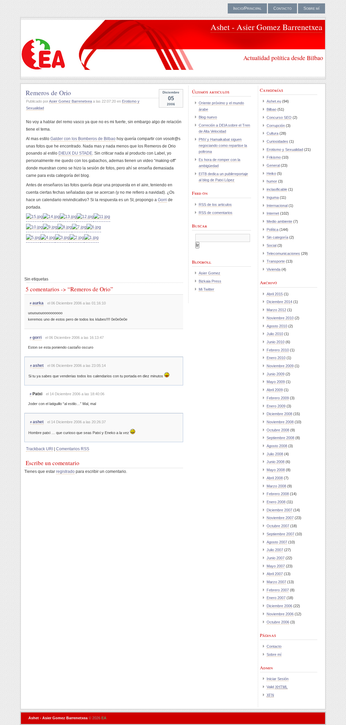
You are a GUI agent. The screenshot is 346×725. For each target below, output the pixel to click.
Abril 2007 (275, 574)
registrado (65, 471)
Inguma (273, 197)
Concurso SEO (279, 117)
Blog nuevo (208, 117)
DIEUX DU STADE (75, 153)
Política (272, 229)
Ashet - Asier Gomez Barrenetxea (266, 26)
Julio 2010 (275, 334)
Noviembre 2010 (280, 318)
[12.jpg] (85, 216)
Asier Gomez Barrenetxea (70, 101)
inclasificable (277, 189)
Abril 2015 (275, 294)
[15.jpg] (34, 216)
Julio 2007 (275, 550)
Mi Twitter (206, 289)
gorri (37, 337)
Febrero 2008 (278, 494)
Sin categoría (277, 237)
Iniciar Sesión (278, 679)
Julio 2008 (275, 454)
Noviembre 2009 (280, 366)
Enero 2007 (276, 598)
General (273, 165)
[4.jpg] (48, 237)
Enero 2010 (276, 358)
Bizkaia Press (210, 281)
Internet (273, 213)
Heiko (271, 173)
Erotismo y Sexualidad (285, 149)
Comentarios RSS (72, 449)
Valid (277, 687)
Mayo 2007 (276, 566)
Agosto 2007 (277, 542)
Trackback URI (39, 449)
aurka (38, 303)
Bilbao (271, 109)
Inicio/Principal (247, 8)
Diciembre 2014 (279, 302)
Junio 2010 (276, 342)
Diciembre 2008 (279, 414)
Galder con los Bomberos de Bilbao (83, 138)
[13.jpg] (68, 216)
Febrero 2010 (278, 350)
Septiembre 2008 (280, 438)
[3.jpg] (62, 237)
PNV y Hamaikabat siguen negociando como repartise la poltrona (223, 145)
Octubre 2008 (278, 430)
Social (271, 245)
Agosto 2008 (277, 446)
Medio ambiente (279, 221)
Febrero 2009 (278, 398)
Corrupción (276, 126)
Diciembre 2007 (279, 510)
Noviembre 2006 (280, 614)
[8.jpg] (64, 227)
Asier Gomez (209, 273)
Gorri (162, 199)
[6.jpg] (93, 227)
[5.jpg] (33, 237)
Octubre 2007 (278, 526)
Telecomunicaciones (283, 253)
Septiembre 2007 (280, 534)
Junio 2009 (276, 374)
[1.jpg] (91, 237)
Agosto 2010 (277, 326)
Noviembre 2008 (280, 422)
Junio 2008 (276, 462)
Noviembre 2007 (280, 518)
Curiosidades (277, 141)
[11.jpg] (102, 216)
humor (272, 181)
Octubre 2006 (278, 622)
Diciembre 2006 (279, 606)
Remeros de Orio (48, 92)
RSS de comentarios (215, 213)
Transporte (276, 261)
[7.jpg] (79, 227)
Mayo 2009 (276, 382)
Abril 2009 (275, 390)
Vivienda (273, 269)
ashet (38, 365)
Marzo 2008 (276, 486)
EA (103, 718)
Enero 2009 (276, 406)
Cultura (272, 133)
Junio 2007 (276, 558)
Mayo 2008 (276, 470)
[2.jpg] (77, 237)
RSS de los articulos (215, 205)
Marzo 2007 (276, 582)
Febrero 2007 (278, 590)
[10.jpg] (34, 227)
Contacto (282, 8)
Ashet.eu (274, 101)
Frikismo (274, 157)
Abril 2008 (275, 478)
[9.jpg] (50, 227)
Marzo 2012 (276, 310)
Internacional (277, 206)
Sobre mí (311, 8)
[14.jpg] (51, 216)
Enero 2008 (276, 502)
